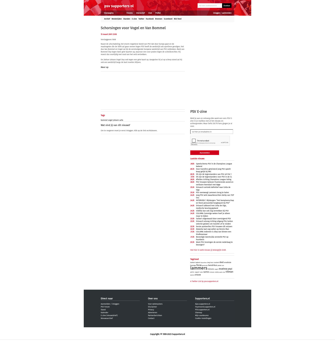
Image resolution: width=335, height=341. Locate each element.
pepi (230, 268)
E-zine (134, 19)
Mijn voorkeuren (202, 315)
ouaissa (223, 268)
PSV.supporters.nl (202, 310)
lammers (198, 268)
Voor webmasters (155, 304)
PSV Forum (105, 307)
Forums (130, 13)
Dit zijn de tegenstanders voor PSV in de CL (214, 177)
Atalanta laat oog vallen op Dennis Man (212, 229)
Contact (151, 318)
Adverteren (152, 312)
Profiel (158, 13)
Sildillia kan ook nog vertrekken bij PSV (212, 211)
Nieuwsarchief (107, 318)
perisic (192, 272)
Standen (126, 19)
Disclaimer (152, 307)
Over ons (153, 298)
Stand (103, 310)
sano (201, 272)
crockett (216, 262)
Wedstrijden (117, 19)
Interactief (140, 13)
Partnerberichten (155, 315)
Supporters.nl (202, 298)
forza (199, 265)
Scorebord (168, 19)
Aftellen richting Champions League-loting (213, 179)
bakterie (198, 262)
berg (208, 262)
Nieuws (120, 13)
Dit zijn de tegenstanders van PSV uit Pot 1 (213, 174)
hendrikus (212, 265)
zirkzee (198, 275)
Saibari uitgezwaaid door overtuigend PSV (213, 219)
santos (206, 272)
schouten (212, 272)
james (219, 265)
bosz (211, 262)
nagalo (216, 269)
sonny (217, 272)
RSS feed (177, 19)
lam (223, 265)
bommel (104, 120)
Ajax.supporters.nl (202, 304)
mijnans (211, 269)
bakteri (192, 262)
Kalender (104, 312)
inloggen (216, 13)
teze (224, 272)
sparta (220, 272)
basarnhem (204, 262)
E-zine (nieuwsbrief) (109, 315)
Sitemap (198, 312)
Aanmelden (105, 304)
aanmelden (226, 13)
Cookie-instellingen (203, 318)
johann (116, 120)
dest (221, 262)
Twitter (141, 19)
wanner (192, 275)
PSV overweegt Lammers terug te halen (212, 192)
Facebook (150, 19)
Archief (107, 19)
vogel (110, 120)
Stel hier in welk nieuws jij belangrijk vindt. (208, 250)
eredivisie (227, 262)
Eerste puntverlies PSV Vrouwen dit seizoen (214, 226)
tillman (229, 271)
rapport (197, 272)
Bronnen (158, 19)
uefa (121, 120)
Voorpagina (109, 13)
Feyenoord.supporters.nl (205, 307)
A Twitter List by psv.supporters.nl (204, 281)
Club (150, 13)
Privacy (151, 310)
